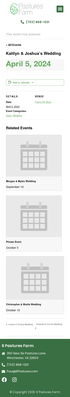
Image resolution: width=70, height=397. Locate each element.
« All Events (13, 45)
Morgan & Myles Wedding (21, 181)
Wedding (17, 115)
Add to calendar (21, 82)
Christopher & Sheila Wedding (23, 304)
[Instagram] (17, 382)
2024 (8, 115)
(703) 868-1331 (37, 22)
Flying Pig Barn (43, 102)
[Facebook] (7, 382)
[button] (60, 9)
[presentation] (34, 156)
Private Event (13, 241)
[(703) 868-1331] (22, 22)
